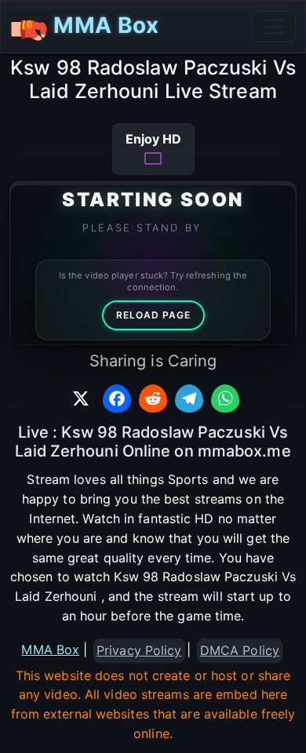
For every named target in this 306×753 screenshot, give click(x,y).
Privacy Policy (139, 650)
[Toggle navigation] (274, 26)
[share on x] (81, 398)
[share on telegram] (189, 398)
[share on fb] (117, 398)
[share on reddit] (153, 398)
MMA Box (103, 25)
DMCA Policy (239, 650)
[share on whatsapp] (225, 398)
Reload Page (153, 315)
